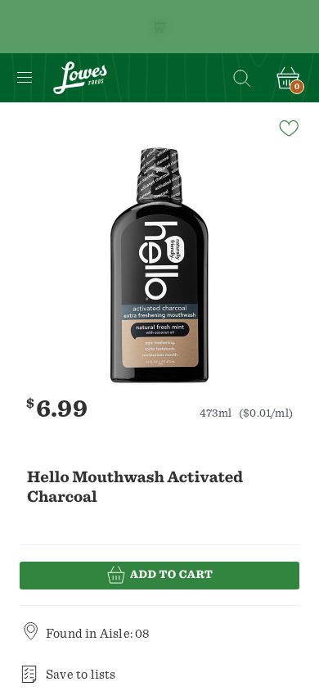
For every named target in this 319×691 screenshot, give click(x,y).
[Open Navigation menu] (25, 78)
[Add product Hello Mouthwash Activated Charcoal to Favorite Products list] (287, 126)
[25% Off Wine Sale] (159, 26)
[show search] (241, 78)
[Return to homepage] (80, 78)
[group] (159, 265)
